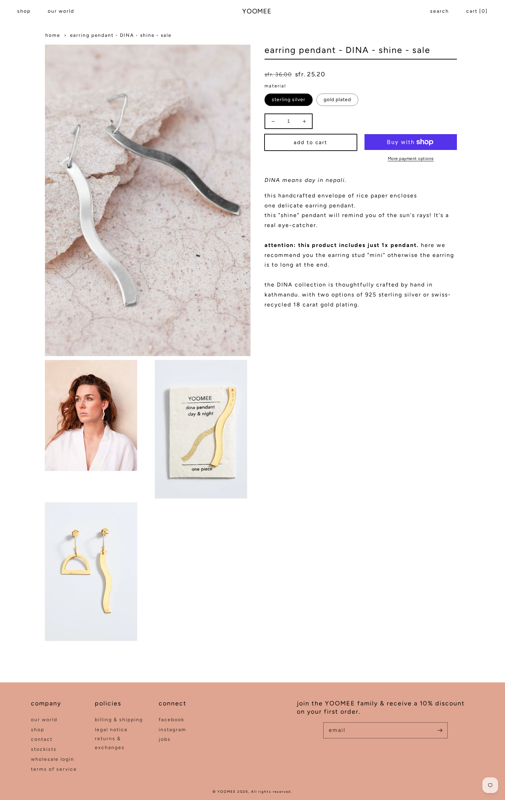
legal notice (111, 730)
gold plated (337, 99)
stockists (44, 749)
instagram (172, 730)
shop (24, 11)
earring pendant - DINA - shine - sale (120, 35)
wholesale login (52, 759)
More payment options (411, 158)
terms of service (54, 769)
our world (61, 11)
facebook (171, 720)
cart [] (477, 11)
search (439, 11)
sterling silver (288, 99)
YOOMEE (226, 791)
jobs (165, 739)
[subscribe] (439, 730)
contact (42, 739)
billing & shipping (119, 720)
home (52, 35)
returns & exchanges (110, 743)
